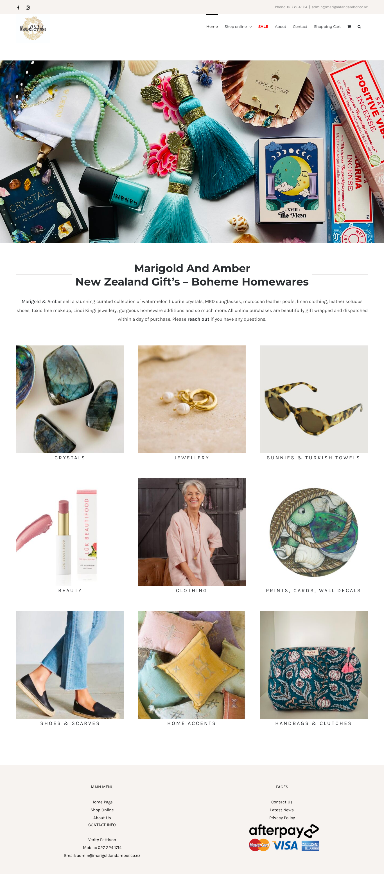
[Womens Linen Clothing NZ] (192, 480)
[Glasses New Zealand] (314, 347)
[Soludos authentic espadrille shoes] (70, 612)
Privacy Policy (282, 817)
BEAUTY (70, 590)
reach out (198, 319)
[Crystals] (70, 347)
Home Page (102, 802)
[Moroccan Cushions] (192, 612)
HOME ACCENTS (191, 723)
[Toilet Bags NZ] (314, 612)
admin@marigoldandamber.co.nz (340, 7)
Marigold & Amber (42, 301)
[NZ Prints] (314, 480)
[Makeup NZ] (70, 480)
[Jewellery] (192, 347)
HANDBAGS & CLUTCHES (313, 723)
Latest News (282, 809)
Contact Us (282, 802)
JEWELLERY (192, 458)
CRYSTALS (70, 458)
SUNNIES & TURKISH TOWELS (314, 458)
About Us (102, 817)
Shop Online (102, 809)
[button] (359, 26)
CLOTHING (192, 590)
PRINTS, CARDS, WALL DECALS (314, 590)
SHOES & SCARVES (70, 723)
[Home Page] (192, 151)
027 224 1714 (109, 847)
